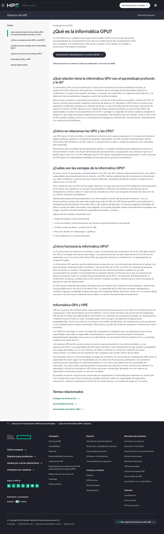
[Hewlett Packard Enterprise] (13, 5)
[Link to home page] (8, 423)
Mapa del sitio (69, 524)
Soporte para (20, 456)
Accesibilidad (54, 446)
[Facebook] (27, 486)
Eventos (89, 475)
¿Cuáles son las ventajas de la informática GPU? (28, 47)
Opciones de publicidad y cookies (48, 524)
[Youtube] (32, 486)
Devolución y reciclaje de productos (101, 446)
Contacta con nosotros (134, 441)
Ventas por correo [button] (23, 463)
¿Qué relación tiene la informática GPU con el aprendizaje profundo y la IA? (27, 33)
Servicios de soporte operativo (99, 441)
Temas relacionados (19, 65)
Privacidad (11, 524)
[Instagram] (18, 486)
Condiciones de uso (25, 524)
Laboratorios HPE (56, 461)
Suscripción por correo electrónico (139, 451)
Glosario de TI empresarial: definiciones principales (34, 423)
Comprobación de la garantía (98, 461)
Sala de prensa (92, 490)
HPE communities (131, 466)
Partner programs (131, 505)
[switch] (16, 501)
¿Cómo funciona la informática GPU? (26, 54)
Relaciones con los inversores (61, 474)
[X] (13, 486)
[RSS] (37, 486)
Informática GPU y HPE (20, 59)
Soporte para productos (96, 451)
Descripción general (146, 15)
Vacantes (52, 451)
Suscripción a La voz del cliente (137, 481)
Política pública (55, 484)
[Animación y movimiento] (17, 501)
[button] (3, 5)
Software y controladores (97, 456)
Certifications (130, 495)
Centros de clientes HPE (134, 471)
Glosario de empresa (133, 456)
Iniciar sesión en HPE (133, 476)
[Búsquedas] (24, 5)
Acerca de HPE (55, 441)
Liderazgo (53, 479)
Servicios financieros (133, 461)
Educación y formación (134, 446)
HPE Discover (92, 480)
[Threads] (23, 486)
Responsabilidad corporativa (61, 456)
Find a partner (130, 500)
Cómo (15, 449)
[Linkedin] (9, 486)
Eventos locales (93, 485)
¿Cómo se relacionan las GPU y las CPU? (28, 40)
